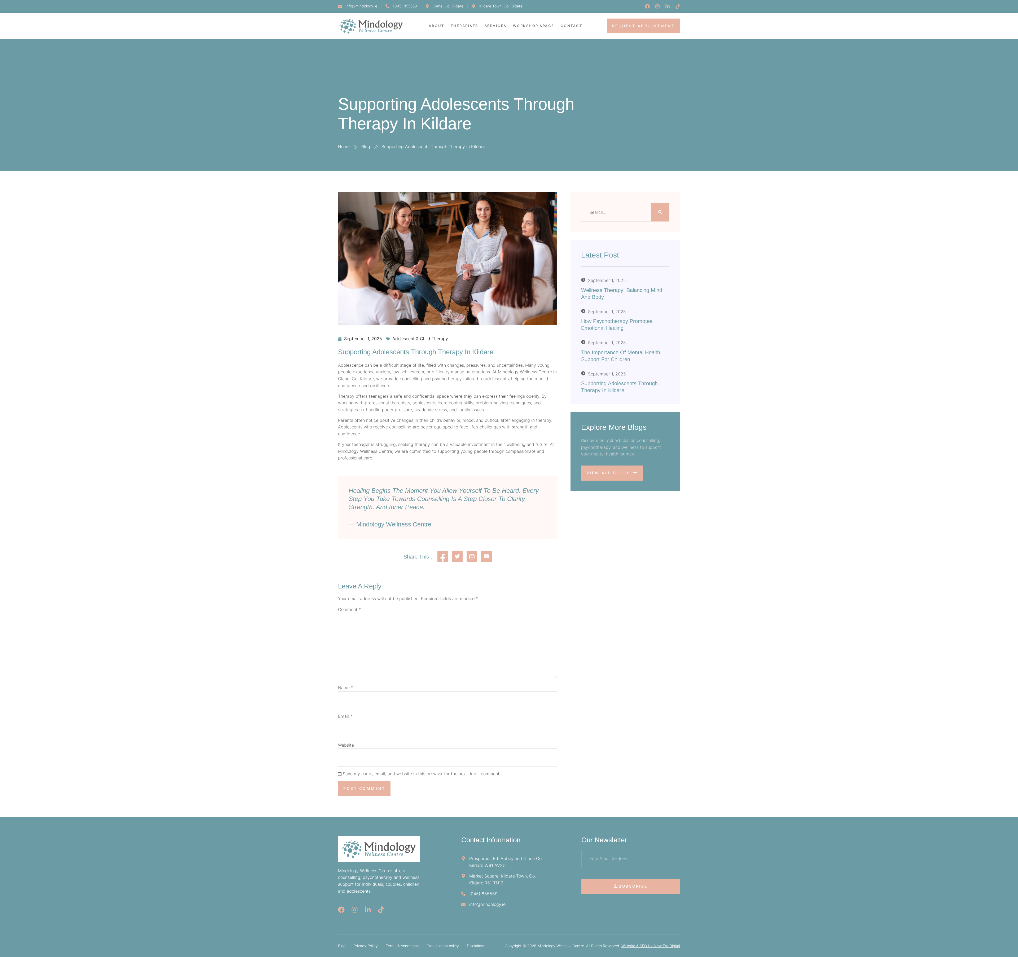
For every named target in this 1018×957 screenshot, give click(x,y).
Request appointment (643, 26)
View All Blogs (608, 473)
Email (345, 716)
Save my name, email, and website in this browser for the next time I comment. (422, 773)
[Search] (660, 212)
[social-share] (442, 556)
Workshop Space (533, 26)
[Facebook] (647, 6)
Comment (349, 609)
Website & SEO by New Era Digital (650, 945)
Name (345, 687)
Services (496, 26)
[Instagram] (657, 6)
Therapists (464, 26)
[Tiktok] (677, 6)
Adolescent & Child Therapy (420, 338)
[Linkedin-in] (667, 6)
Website (346, 745)
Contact (571, 26)
